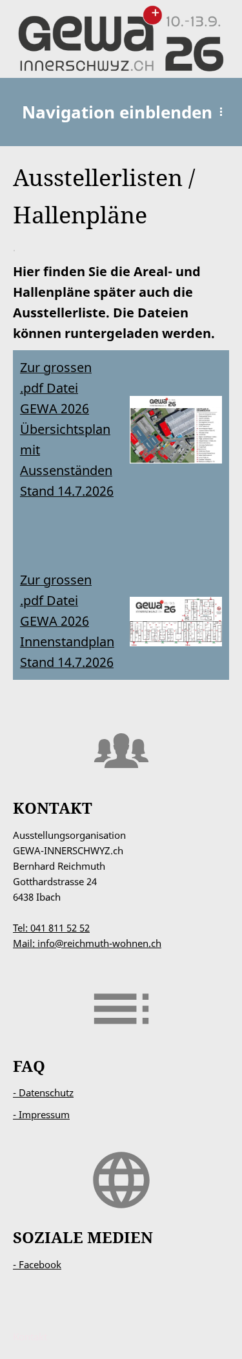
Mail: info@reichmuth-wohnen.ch (87, 943)
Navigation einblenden (117, 112)
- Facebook (37, 1264)
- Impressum (41, 1114)
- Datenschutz (43, 1092)
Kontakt (30, 1336)
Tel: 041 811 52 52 (51, 927)
